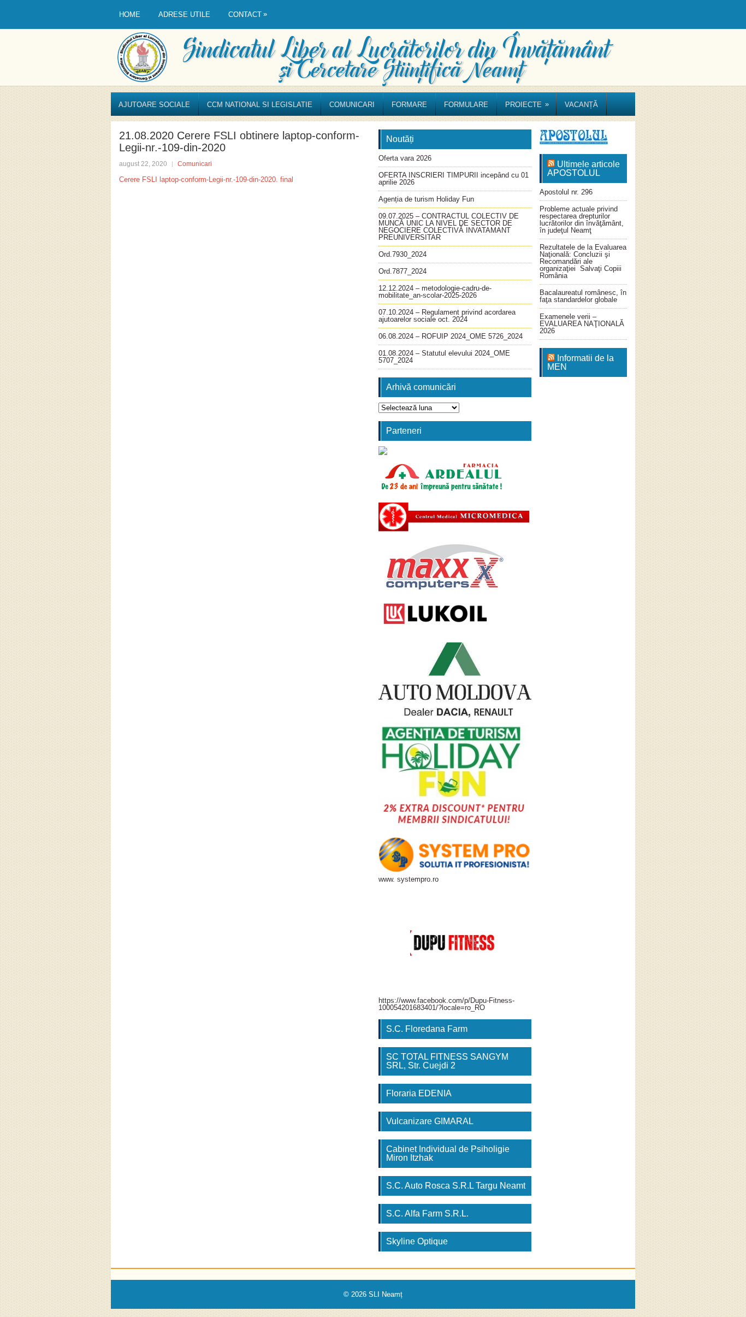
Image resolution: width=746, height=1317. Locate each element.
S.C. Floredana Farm (426, 1028)
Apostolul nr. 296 (566, 192)
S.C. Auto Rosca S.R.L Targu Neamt (455, 1185)
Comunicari (352, 105)
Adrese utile (184, 14)
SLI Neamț (385, 1294)
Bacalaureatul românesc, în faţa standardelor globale (583, 296)
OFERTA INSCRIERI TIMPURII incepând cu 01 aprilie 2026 (453, 178)
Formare (409, 105)
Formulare (466, 105)
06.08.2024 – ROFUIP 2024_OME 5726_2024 (450, 336)
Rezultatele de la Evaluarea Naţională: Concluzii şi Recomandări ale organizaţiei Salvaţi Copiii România (583, 261)
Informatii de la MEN (580, 362)
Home (129, 14)
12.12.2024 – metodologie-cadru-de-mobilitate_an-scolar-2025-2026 (435, 291)
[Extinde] (517, 736)
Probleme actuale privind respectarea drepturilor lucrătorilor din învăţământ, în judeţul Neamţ (582, 219)
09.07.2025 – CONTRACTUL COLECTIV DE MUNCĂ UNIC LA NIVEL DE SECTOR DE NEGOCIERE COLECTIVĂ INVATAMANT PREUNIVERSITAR (448, 226)
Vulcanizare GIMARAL (429, 1121)
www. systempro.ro (408, 879)
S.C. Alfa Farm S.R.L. (427, 1213)
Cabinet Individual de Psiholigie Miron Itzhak (448, 1153)
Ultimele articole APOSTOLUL (583, 169)
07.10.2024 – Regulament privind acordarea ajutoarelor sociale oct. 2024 (447, 315)
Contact (247, 14)
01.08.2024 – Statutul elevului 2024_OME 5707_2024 (444, 356)
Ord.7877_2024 (402, 271)
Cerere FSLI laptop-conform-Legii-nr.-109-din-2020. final (206, 179)
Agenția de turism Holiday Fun (426, 199)
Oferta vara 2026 (404, 158)
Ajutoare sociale (154, 105)
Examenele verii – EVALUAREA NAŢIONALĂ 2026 (582, 323)
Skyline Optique (417, 1241)
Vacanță (581, 105)
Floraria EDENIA (419, 1093)
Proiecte (527, 104)
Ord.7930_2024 (402, 254)
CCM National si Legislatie (259, 105)
